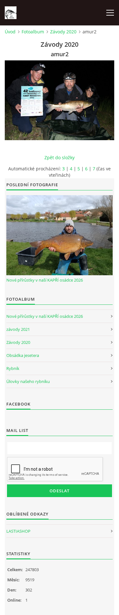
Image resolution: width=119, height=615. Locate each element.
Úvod (10, 32)
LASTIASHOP (18, 531)
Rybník (12, 368)
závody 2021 (18, 329)
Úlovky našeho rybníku (28, 381)
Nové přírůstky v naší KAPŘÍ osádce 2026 (44, 280)
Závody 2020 (63, 32)
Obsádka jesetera (22, 355)
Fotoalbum (33, 32)
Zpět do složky (59, 157)
